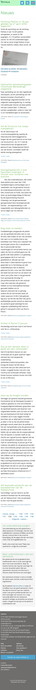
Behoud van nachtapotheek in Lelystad (21, 315)
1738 (20, 514)
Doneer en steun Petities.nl (18, 657)
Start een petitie (6, 646)
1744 (21, 516)
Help (2, 643)
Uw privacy (19, 646)
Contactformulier (6, 665)
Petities (3, 648)
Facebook (4, 71)
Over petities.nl (21, 648)
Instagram (15, 71)
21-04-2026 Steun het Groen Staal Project (15, 630)
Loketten (4, 650)
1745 (26, 516)
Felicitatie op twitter (8, 69)
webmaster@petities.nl (8, 667)
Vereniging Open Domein (18, 682)
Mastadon (23, 69)
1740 (31, 514)
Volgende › (16, 519)
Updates (19, 643)
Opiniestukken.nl (18, 586)
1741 (4, 516)
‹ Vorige (11, 514)
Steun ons (19, 650)
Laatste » (23, 519)
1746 (32, 516)
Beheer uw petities (7, 652)
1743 (15, 516)
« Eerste (5, 514)
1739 (26, 514)
